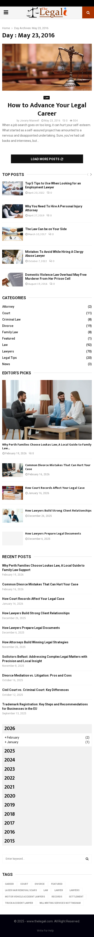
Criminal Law (11, 319)
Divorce (7, 326)
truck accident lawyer (19, 903)
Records (57, 896)
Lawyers (8, 351)
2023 (9, 769)
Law (47, 97)
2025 (9, 751)
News (6, 364)
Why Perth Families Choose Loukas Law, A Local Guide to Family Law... (46, 446)
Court (6, 313)
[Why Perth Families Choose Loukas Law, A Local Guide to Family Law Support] (47, 410)
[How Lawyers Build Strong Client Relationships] (12, 515)
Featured (8, 338)
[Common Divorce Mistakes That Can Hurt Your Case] (12, 470)
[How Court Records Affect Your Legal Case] (12, 493)
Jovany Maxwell (29, 120)
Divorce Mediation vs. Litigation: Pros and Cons (37, 675)
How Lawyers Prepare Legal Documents (53, 533)
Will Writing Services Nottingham (60, 903)
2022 (9, 778)
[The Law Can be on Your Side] (12, 234)
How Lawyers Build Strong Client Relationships (58, 510)
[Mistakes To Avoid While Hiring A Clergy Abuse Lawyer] (12, 257)
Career (9, 884)
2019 (9, 805)
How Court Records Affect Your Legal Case (55, 487)
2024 (9, 760)
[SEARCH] (87, 858)
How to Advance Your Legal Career (47, 109)
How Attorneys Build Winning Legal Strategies (35, 642)
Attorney (8, 306)
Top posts (13, 174)
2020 (9, 796)
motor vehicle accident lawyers (25, 896)
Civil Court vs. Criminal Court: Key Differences (35, 690)
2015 (9, 841)
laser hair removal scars (21, 890)
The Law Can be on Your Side (46, 229)
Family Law (10, 332)
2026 (9, 728)
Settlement (76, 896)
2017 (9, 823)
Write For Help (45, 930)
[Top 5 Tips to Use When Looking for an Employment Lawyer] (12, 188)
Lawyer (58, 890)
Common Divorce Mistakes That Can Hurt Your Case (58, 467)
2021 (9, 787)
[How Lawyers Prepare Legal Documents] (12, 538)
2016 (9, 832)
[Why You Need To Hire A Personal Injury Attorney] (12, 211)
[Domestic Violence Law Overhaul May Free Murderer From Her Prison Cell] (12, 279)
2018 (9, 814)
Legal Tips (9, 357)
